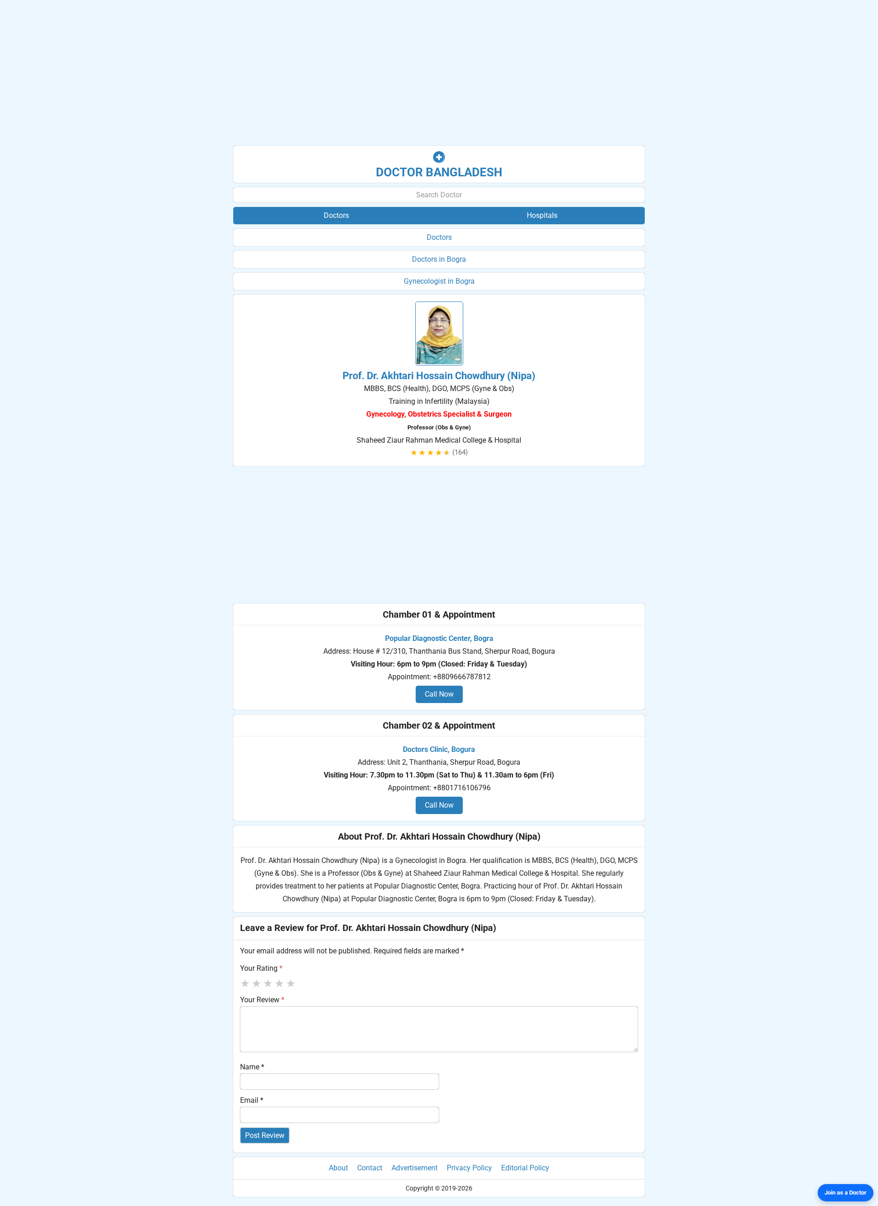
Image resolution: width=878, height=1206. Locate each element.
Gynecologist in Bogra (439, 281)
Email (251, 1100)
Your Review (262, 999)
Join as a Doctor (845, 1192)
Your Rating (261, 968)
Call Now (439, 694)
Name (252, 1067)
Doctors (439, 237)
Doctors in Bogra (439, 259)
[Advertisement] (439, 73)
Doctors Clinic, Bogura (439, 749)
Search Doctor (439, 194)
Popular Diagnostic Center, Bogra (439, 638)
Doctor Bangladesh (439, 172)
